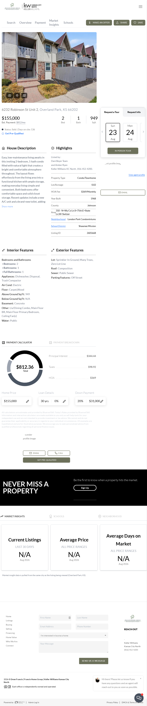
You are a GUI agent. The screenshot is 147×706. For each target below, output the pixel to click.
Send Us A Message (93, 661)
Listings (9, 620)
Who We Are (11, 641)
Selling (9, 629)
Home (8, 616)
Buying (9, 625)
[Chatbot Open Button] (139, 698)
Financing (10, 633)
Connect (9, 646)
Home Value (11, 637)
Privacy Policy (112, 702)
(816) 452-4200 (131, 650)
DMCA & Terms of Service (132, 702)
